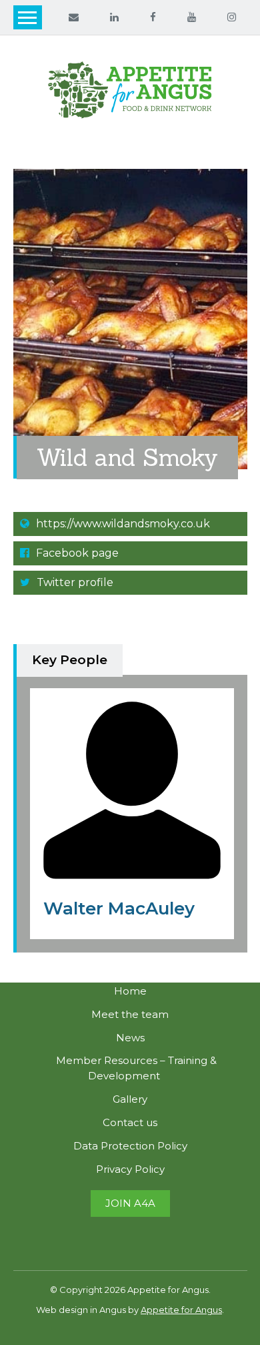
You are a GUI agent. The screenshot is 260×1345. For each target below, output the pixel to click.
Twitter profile (73, 582)
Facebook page (76, 553)
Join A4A (130, 1203)
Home (130, 991)
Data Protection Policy (130, 1145)
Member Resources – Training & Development (136, 1068)
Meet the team (130, 1014)
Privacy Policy (130, 1169)
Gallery (130, 1099)
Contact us (130, 1122)
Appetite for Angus (181, 1309)
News (130, 1037)
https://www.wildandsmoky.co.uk (121, 523)
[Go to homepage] (130, 90)
